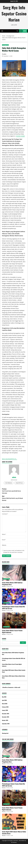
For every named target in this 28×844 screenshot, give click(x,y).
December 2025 (5, 713)
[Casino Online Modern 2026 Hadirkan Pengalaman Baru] (14, 573)
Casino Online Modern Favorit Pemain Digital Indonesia (12, 631)
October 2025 (5, 720)
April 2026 (4, 700)
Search (4, 639)
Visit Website (8, 483)
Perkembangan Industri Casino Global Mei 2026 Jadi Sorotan (13, 607)
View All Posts (19, 483)
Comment (5, 514)
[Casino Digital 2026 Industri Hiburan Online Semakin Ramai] (14, 822)
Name (4, 534)
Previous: (11, 491)
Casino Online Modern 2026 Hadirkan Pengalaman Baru (12, 584)
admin (4, 54)
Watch (24, 31)
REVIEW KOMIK (20, 136)
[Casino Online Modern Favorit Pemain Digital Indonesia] (14, 621)
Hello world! (17, 687)
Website (4, 545)
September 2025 (5, 723)
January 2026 (5, 710)
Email (4, 539)
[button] (2, 31)
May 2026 (4, 697)
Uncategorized (5, 45)
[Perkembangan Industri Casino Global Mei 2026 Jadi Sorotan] (14, 597)
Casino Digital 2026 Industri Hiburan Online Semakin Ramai (14, 833)
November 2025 (5, 717)
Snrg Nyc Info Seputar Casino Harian (14, 13)
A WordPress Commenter (7, 687)
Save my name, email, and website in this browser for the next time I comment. (13, 551)
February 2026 (5, 707)
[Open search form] (17, 31)
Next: (12, 498)
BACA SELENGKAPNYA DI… (9, 459)
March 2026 (4, 703)
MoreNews (22, 840)
